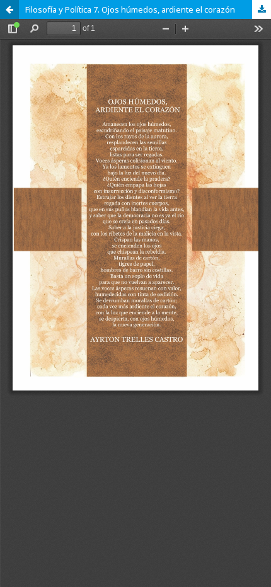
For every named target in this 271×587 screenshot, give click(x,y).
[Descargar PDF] (261, 9)
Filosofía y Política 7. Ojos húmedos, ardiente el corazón (130, 9)
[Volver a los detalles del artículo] (9, 9)
